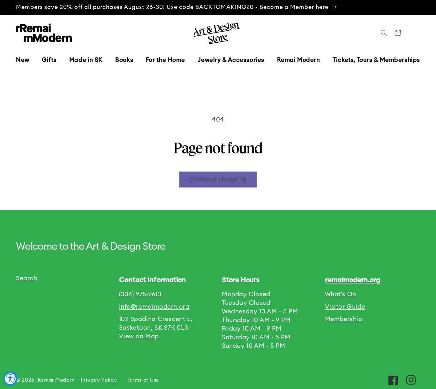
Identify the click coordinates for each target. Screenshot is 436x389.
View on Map (139, 336)
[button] (49, 60)
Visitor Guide (345, 307)
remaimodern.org (352, 279)
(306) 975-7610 (140, 294)
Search (26, 278)
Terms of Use (143, 380)
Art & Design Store (215, 32)
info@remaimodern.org (154, 307)
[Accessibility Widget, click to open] (10, 378)
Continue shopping (218, 179)
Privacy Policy (99, 380)
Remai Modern (56, 380)
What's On (340, 294)
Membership (344, 319)
